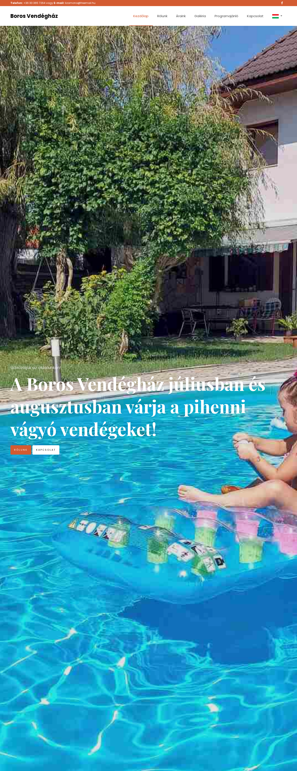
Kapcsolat (255, 16)
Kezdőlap (140, 16)
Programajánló (226, 16)
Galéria (200, 16)
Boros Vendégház (34, 16)
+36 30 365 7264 (34, 3)
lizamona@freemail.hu (80, 3)
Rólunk (162, 16)
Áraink (181, 16)
